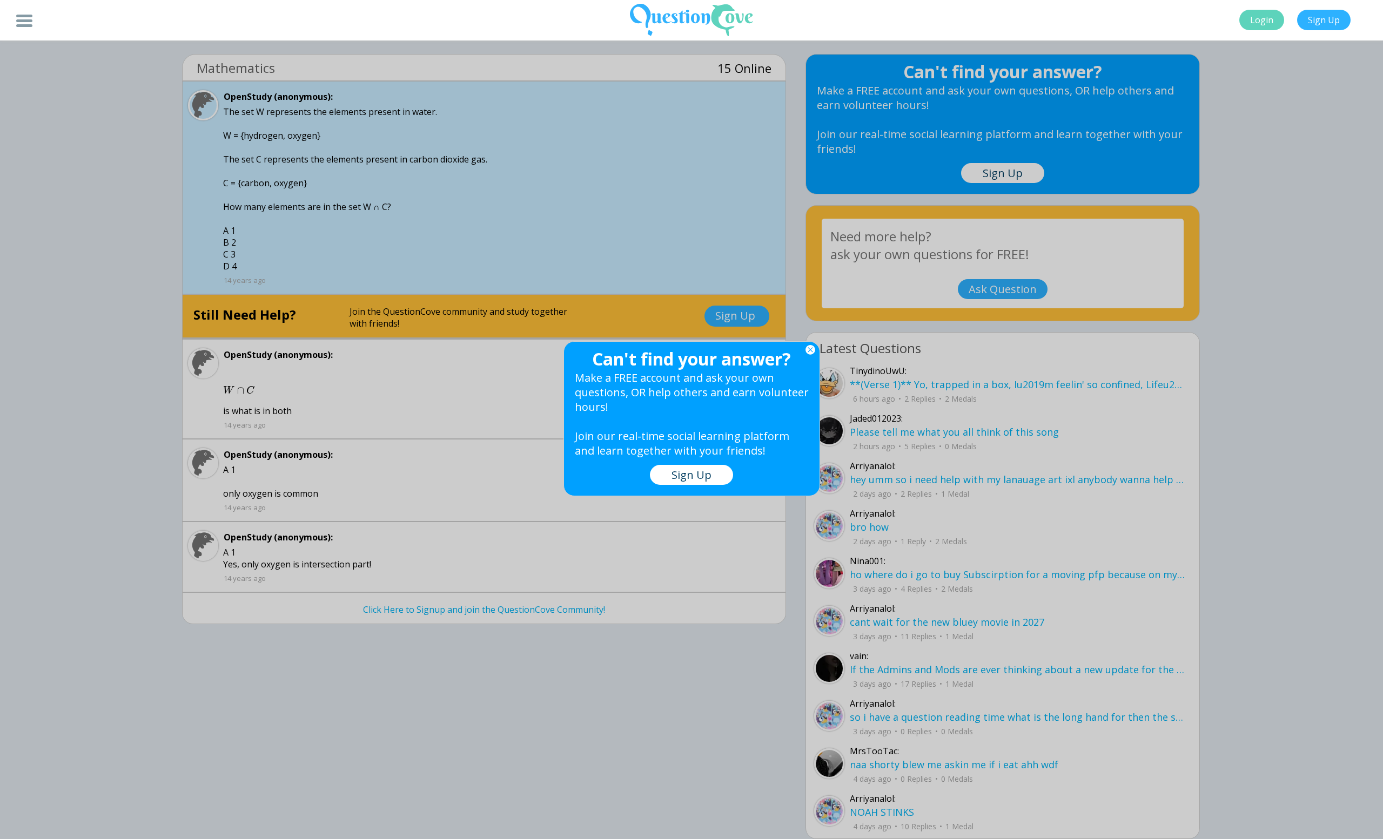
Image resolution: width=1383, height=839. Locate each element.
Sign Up (1324, 20)
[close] (810, 349)
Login (1261, 20)
